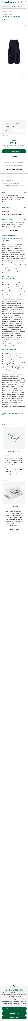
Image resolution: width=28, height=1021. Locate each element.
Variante (7, 123)
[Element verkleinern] (22, 77)
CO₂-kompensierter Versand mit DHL (14, 147)
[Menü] (2, 2)
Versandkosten (20, 145)
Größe (7, 127)
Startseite (4, 11)
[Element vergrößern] (24, 77)
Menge (7, 130)
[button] (24, 26)
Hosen (10, 11)
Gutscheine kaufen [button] (14, 529)
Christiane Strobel (18, 214)
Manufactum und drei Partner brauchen (12, 992)
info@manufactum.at (14, 474)
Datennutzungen (17, 996)
